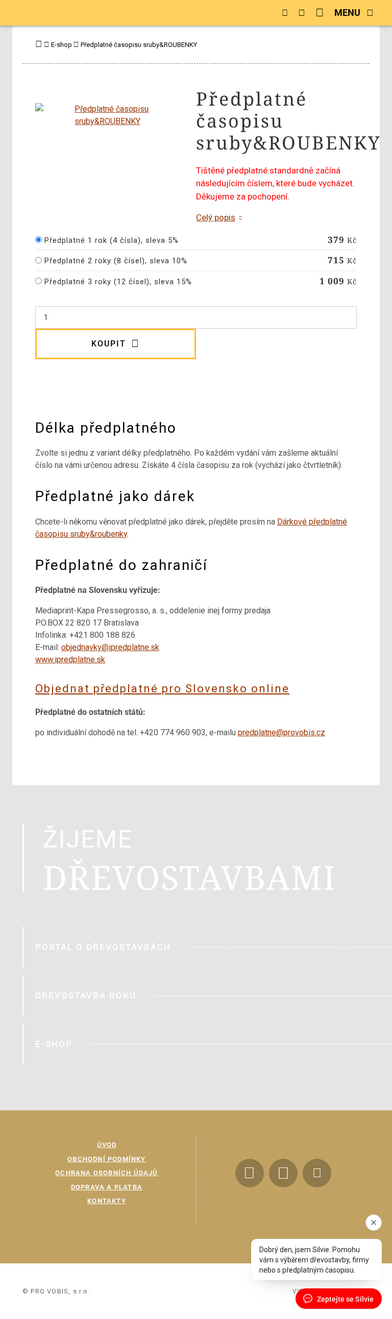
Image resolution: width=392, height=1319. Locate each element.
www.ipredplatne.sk (70, 659)
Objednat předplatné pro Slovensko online (162, 688)
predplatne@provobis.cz (281, 732)
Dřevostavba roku (85, 995)
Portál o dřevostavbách (103, 947)
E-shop (53, 1044)
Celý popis (215, 217)
